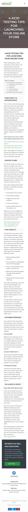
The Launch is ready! (13, 90)
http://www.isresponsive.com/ (12, 147)
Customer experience (13, 89)
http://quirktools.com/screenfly (13, 146)
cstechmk (14, 476)
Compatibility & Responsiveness (15, 84)
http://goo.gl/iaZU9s (10, 436)
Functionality (11, 87)
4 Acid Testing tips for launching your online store (14, 27)
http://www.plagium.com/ (11, 224)
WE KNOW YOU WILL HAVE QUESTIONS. (15, 92)
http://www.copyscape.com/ (12, 222)
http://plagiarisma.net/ (10, 226)
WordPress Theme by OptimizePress (14, 505)
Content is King (12, 85)
